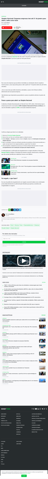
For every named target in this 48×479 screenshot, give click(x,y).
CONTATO (3, 418)
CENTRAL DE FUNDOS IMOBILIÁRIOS (38, 418)
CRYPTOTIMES (19, 441)
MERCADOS (18, 416)
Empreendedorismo (28, 225)
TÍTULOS (2, 464)
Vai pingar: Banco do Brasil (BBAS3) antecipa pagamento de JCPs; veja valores (22, 297)
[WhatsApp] (40, 409)
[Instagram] (33, 409)
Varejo (3, 359)
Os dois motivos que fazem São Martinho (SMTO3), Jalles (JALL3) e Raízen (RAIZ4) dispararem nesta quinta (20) (23, 290)
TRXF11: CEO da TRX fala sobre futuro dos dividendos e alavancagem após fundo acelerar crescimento (23, 286)
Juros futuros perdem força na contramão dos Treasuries (15, 367)
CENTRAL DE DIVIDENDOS (36, 420)
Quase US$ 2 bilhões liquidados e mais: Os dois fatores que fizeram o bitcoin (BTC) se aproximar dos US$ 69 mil (24, 308)
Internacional (14, 170)
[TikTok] (44, 409)
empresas (14, 56)
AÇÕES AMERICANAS (5, 450)
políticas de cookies (26, 473)
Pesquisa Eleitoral (6, 325)
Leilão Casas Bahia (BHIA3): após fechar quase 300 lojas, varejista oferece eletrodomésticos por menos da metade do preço (21, 293)
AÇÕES (2, 443)
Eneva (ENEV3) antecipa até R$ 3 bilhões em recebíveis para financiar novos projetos (19, 334)
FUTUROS (3, 457)
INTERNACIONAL (19, 427)
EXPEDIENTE (3, 416)
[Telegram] (42, 409)
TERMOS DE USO (4, 420)
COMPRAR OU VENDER (36, 425)
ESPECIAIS (18, 434)
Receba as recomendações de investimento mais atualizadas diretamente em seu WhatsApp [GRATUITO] (22, 276)
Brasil (12, 225)
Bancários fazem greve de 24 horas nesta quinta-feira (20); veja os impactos (22, 304)
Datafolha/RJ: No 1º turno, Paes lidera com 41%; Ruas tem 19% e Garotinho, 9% (19, 327)
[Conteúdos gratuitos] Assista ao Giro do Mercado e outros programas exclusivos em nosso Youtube (22, 269)
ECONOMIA (18, 420)
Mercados (13, 164)
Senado (4, 379)
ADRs (2, 459)
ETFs (2, 461)
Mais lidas (5, 282)
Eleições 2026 (13, 158)
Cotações (24, 5)
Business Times (18, 225)
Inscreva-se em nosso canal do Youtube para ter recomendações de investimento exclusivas (22, 272)
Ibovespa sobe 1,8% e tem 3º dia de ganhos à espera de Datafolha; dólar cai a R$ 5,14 (28, 167)
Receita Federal (6, 152)
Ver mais (44, 282)
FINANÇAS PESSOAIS (20, 425)
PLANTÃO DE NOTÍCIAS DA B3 (37, 429)
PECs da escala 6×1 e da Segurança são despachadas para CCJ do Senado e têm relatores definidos (20, 381)
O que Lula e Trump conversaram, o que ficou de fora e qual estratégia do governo (27, 173)
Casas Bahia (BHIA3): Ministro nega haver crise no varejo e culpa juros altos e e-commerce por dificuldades (20, 361)
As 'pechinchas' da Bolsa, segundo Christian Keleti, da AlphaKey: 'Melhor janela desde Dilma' (24, 301)
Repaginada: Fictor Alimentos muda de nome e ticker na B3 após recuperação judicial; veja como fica (17, 347)
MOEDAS (2, 455)
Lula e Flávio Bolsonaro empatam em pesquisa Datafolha (24, 160)
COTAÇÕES (3, 441)
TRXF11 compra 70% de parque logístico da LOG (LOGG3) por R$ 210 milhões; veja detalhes (18, 354)
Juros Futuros (5, 366)
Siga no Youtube (7, 27)
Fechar (24, 475)
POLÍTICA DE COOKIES (5, 425)
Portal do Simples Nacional (14, 135)
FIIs (1, 446)
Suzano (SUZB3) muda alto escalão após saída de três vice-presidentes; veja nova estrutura (20, 320)
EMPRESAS (18, 418)
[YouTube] (36, 409)
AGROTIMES (18, 443)
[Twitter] (46, 409)
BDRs (2, 448)
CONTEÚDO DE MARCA (36, 427)
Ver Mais (44, 315)
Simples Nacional (15, 228)
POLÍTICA (18, 429)
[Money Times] (43, 1)
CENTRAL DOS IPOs (35, 416)
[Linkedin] (38, 409)
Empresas (4, 16)
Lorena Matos (6, 22)
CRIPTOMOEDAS (4, 452)
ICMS (18, 107)
